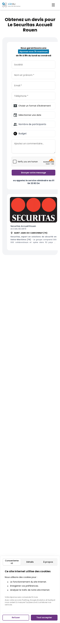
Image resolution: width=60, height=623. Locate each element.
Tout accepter (44, 617)
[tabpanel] (30, 587)
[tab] (12, 562)
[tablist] (30, 562)
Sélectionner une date (29, 115)
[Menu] (53, 5)
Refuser (16, 617)
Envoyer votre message (33, 172)
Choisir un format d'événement (34, 105)
